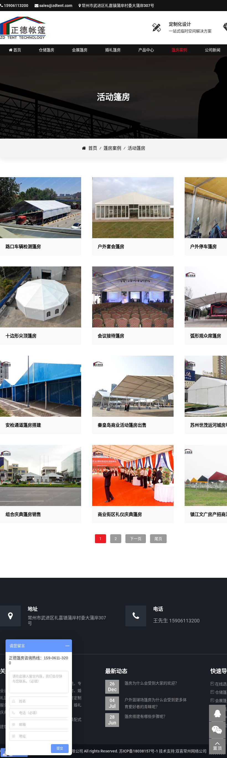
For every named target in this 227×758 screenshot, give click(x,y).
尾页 (158, 538)
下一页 (135, 538)
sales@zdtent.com (55, 5)
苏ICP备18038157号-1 (138, 751)
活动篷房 (136, 148)
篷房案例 (112, 148)
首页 (91, 148)
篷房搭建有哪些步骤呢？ (137, 717)
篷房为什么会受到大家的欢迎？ (143, 684)
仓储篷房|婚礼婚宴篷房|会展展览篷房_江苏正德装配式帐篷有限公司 (23, 28)
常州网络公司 (195, 751)
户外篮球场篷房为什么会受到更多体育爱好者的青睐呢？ (148, 703)
